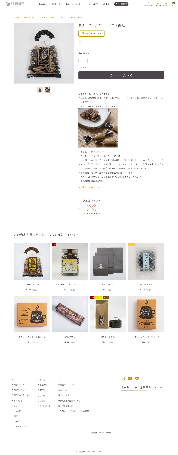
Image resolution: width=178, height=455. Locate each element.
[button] (20, 53)
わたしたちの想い (74, 4)
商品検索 (41, 400)
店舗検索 (121, 4)
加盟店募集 (42, 384)
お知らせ (43, 4)
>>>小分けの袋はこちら (89, 187)
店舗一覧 (41, 379)
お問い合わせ (63, 394)
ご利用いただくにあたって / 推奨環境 (74, 411)
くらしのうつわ (20, 426)
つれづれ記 (93, 4)
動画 (16, 416)
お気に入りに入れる (91, 33)
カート (61, 379)
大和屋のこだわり (19, 389)
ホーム (14, 379)
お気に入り (62, 389)
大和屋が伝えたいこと (21, 394)
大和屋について (18, 384)
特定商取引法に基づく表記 (69, 400)
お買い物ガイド (44, 406)
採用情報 (107, 4)
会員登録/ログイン (66, 384)
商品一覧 (56, 4)
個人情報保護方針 (65, 406)
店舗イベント (17, 400)
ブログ (17, 421)
